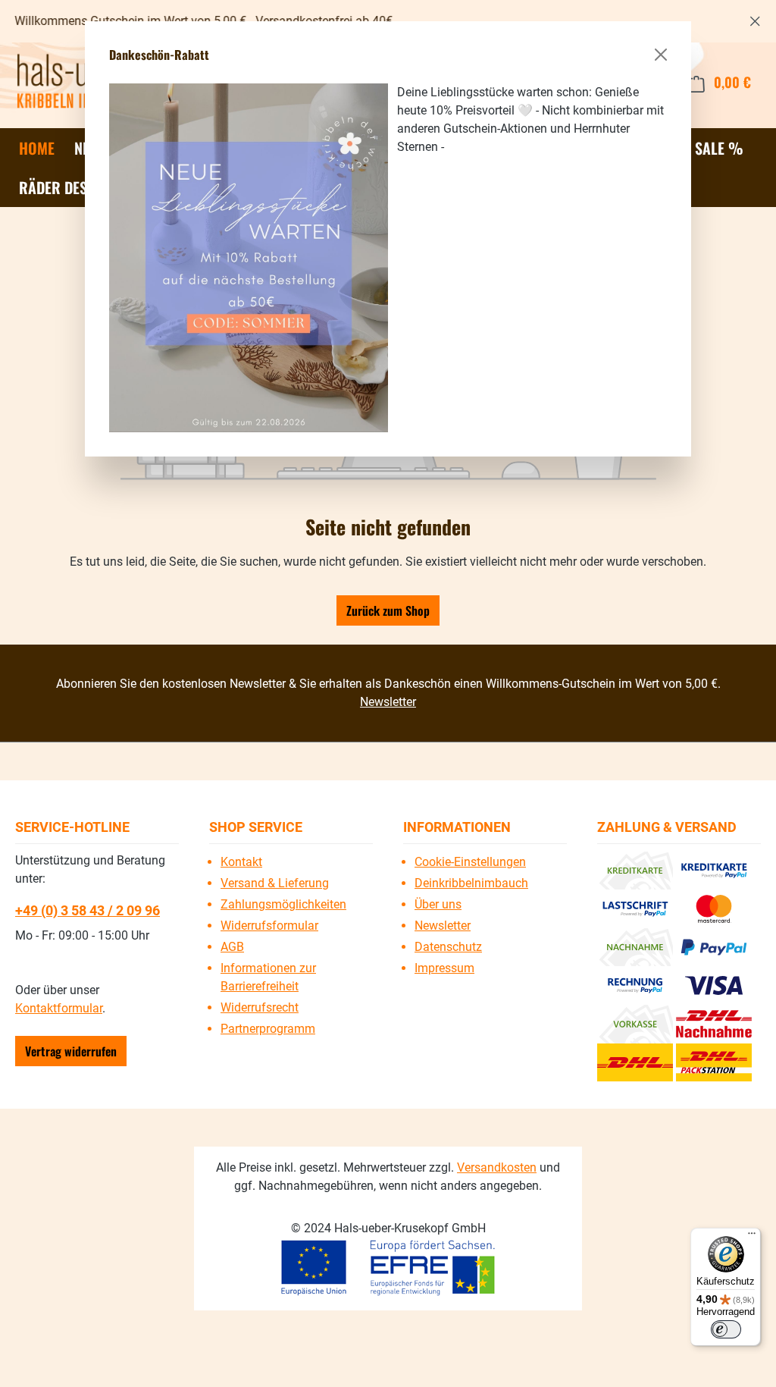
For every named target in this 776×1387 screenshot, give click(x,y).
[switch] (726, 1329)
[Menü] (752, 1237)
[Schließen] (661, 54)
